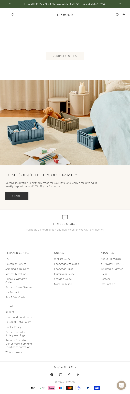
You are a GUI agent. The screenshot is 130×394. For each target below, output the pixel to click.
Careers (105, 279)
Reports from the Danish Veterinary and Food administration (18, 344)
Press (104, 274)
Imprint (9, 312)
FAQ (8, 259)
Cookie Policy (13, 327)
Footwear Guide (63, 269)
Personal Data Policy (18, 322)
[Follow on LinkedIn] (78, 374)
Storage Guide (63, 279)
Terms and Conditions (18, 317)
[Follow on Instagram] (60, 374)
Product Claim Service (18, 287)
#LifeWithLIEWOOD (113, 264)
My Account (12, 292)
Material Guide (63, 284)
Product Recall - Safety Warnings (15, 334)
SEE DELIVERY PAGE (94, 4)
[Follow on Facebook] (51, 374)
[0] (117, 14)
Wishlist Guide (62, 259)
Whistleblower (13, 352)
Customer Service (15, 264)
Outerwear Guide (64, 274)
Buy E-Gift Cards (15, 297)
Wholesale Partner (112, 269)
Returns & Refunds (16, 274)
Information (108, 284)
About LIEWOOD (111, 259)
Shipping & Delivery (17, 269)
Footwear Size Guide (66, 264)
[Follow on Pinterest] (69, 374)
